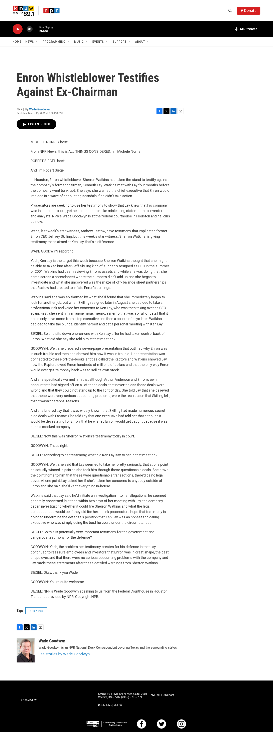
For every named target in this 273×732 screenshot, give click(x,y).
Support (120, 41)
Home (17, 41)
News (29, 41)
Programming (54, 41)
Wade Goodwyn (39, 109)
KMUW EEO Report (162, 695)
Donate (250, 10)
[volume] (29, 29)
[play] (17, 29)
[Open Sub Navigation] (37, 41)
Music (79, 41)
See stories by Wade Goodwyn (64, 653)
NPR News (36, 610)
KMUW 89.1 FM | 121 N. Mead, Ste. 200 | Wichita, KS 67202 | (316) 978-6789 (122, 696)
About (140, 41)
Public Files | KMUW (110, 705)
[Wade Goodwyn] (26, 650)
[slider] (36, 29)
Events (98, 41)
